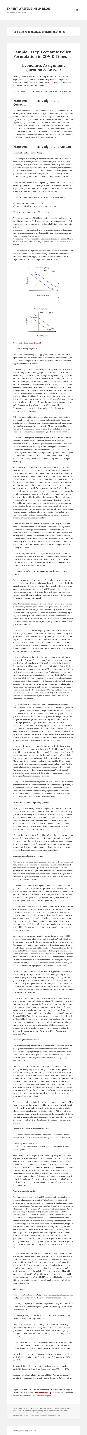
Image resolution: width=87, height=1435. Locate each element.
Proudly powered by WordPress (24, 1431)
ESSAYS (35, 1408)
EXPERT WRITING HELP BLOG (28, 8)
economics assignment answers (52, 1408)
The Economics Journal (30, 343)
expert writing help (42, 1392)
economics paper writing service (36, 1411)
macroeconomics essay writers (50, 1415)
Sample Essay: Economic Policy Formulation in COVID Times (42, 54)
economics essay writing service (41, 79)
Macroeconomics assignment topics (26, 1415)
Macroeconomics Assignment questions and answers (44, 1413)
